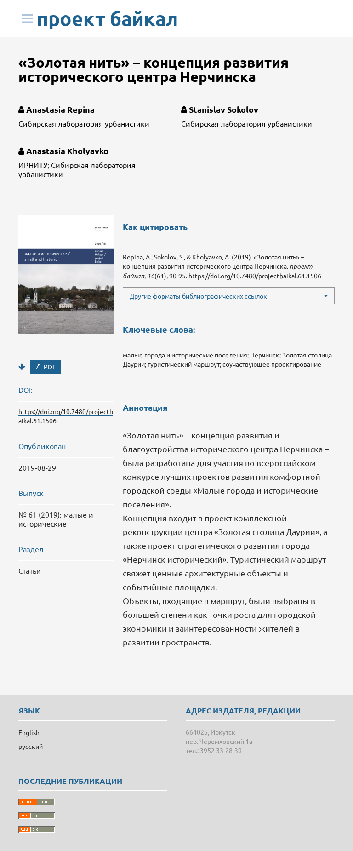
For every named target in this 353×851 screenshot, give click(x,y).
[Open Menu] (27, 18)
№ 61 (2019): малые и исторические (55, 519)
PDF (49, 366)
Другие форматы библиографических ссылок (198, 296)
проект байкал (107, 18)
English (29, 732)
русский (30, 746)
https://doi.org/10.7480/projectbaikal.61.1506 (254, 275)
